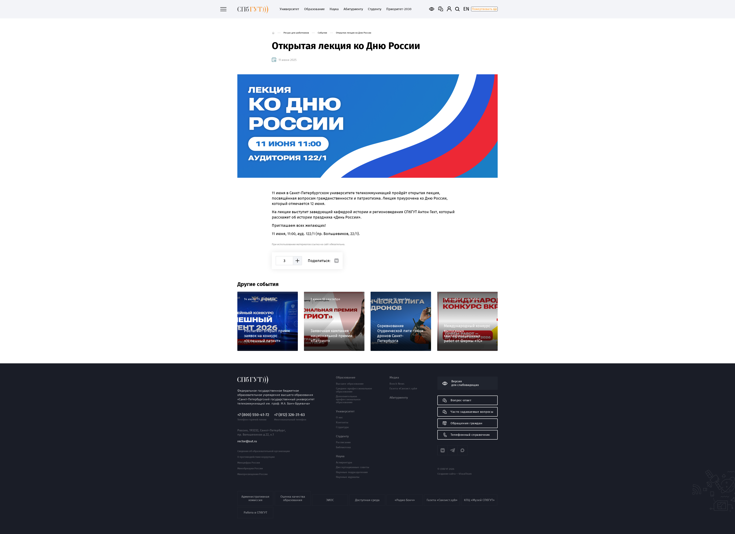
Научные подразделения (352, 472)
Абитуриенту (353, 9)
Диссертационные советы (352, 467)
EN (466, 9)
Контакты (342, 422)
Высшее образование (350, 383)
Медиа (394, 377)
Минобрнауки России (250, 468)
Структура (342, 427)
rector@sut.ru (247, 441)
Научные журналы (347, 477)
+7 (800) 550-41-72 (253, 415)
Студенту (374, 9)
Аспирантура (344, 462)
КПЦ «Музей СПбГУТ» (479, 500)
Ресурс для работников (296, 32)
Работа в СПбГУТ (255, 512)
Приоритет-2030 (399, 9)
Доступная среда (367, 500)
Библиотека (343, 447)
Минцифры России (248, 462)
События (322, 32)
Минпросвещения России (252, 474)
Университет (289, 9)
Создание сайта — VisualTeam (454, 474)
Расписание (343, 442)
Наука (334, 9)
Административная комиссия (255, 498)
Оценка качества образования (292, 498)
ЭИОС (330, 500)
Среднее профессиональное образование (354, 390)
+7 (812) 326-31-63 (289, 415)
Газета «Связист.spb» (403, 388)
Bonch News (397, 383)
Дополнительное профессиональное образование (348, 399)
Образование (314, 9)
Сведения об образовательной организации (263, 451)
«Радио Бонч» (405, 500)
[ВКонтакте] (336, 260)
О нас (339, 417)
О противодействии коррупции (256, 457)
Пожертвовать (482, 9)
